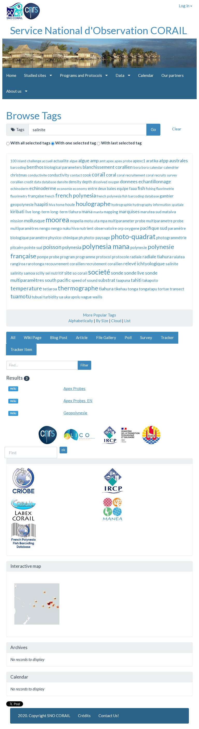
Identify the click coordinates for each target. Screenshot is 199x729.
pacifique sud (153, 228)
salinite (172, 263)
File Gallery (106, 337)
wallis (97, 296)
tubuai (37, 296)
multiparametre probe (164, 220)
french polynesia (75, 195)
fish (141, 188)
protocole (120, 256)
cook (87, 175)
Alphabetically (80, 320)
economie (64, 189)
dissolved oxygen (106, 182)
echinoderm (19, 189)
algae (73, 161)
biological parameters (63, 167)
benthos (35, 167)
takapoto (150, 280)
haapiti (41, 204)
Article (82, 337)
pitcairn (17, 247)
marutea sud (150, 211)
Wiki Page (32, 337)
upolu (75, 296)
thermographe (78, 288)
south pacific (58, 280)
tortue (163, 288)
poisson (52, 247)
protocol (103, 256)
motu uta (92, 220)
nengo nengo (50, 228)
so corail (80, 273)
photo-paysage (97, 237)
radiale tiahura (157, 256)
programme (85, 256)
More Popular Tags (99, 315)
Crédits (84, 715)
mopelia (76, 220)
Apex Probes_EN (77, 400)
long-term (40, 211)
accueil (47, 161)
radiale (136, 256)
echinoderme (42, 188)
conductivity (58, 175)
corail (98, 174)
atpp (163, 160)
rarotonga (35, 263)
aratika (152, 160)
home (60, 205)
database (49, 182)
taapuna (123, 280)
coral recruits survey (161, 175)
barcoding (18, 167)
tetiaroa (50, 288)
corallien (16, 182)
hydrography (142, 205)
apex (110, 161)
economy (80, 189)
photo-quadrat (133, 236)
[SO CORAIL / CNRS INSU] (21, 9)
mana (87, 211)
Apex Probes (74, 388)
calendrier (171, 167)
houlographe (93, 203)
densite (62, 182)
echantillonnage (154, 181)
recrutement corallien (104, 263)
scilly (40, 273)
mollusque (34, 220)
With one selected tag (75, 143)
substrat (106, 280)
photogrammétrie (171, 237)
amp (94, 160)
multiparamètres (24, 228)
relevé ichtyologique (144, 263)
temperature (26, 288)
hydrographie (121, 205)
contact (76, 175)
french (49, 196)
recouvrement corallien (65, 263)
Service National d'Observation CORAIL (98, 30)
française (36, 196)
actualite (61, 160)
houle (70, 204)
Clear (176, 129)
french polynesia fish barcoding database (128, 196)
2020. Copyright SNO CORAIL (44, 715)
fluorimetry (18, 196)
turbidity (50, 296)
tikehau (120, 288)
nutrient (87, 228)
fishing (150, 189)
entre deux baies (102, 188)
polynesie (138, 247)
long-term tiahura (65, 211)
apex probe (123, 161)
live (28, 211)
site (68, 273)
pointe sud (33, 247)
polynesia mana (106, 246)
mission (16, 220)
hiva (52, 205)
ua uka (64, 296)
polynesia (71, 247)
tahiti (136, 280)
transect (177, 288)
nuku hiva (71, 228)
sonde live (134, 273)
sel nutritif (54, 273)
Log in (184, 5)
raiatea (178, 256)
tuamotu (20, 296)
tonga (133, 288)
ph (81, 237)
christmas (18, 175)
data (37, 182)
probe (54, 256)
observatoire (105, 228)
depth (87, 181)
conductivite (37, 175)
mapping (111, 211)
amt (102, 161)
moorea (57, 219)
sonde (117, 273)
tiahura (106, 288)
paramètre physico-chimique (54, 237)
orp (121, 228)
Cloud (116, 320)
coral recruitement (131, 175)
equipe (122, 188)
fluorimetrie (165, 189)
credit (28, 182)
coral (111, 175)
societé (99, 272)
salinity (16, 273)
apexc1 (139, 160)
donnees (129, 181)
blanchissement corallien (108, 167)
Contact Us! (108, 715)
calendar (156, 167)
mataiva (169, 211)
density (75, 181)
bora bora (141, 167)
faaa (133, 188)
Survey (146, 337)
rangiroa (17, 263)
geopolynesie (22, 204)
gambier (167, 196)
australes (178, 160)
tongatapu (148, 288)
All (13, 337)
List (127, 320)
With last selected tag (121, 143)
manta (98, 212)
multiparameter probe (126, 220)
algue (83, 160)
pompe (42, 256)
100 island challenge (25, 161)
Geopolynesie (75, 412)
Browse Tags (33, 115)
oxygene (131, 228)
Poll (128, 337)
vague (86, 296)
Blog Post (58, 337)
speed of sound (84, 280)
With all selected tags (30, 143)
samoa (29, 273)
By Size (102, 320)
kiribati (17, 211)
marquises (129, 211)
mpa (103, 220)
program (67, 256)
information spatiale (168, 205)
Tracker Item (21, 349)
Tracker (167, 337)
